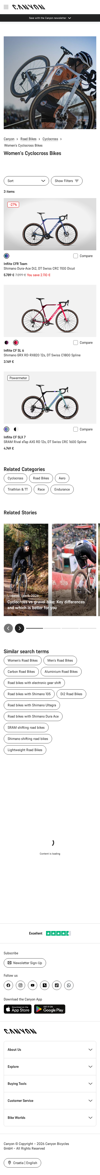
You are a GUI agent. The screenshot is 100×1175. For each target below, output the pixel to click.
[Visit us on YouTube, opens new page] (32, 985)
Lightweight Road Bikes (25, 750)
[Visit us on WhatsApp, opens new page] (68, 985)
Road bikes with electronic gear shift (34, 682)
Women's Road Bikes (23, 660)
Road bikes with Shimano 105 (29, 694)
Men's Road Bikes (60, 660)
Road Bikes (28, 139)
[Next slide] (19, 628)
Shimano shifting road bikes (28, 738)
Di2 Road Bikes (71, 694)
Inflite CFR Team (15, 263)
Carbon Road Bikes (21, 671)
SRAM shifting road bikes (26, 727)
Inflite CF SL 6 (14, 350)
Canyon (9, 139)
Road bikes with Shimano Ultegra (32, 705)
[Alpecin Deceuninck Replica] (6, 342)
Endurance (62, 489)
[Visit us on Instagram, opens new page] (20, 985)
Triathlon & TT (18, 489)
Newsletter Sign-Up (27, 963)
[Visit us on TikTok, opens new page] (56, 985)
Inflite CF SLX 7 (15, 437)
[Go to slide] (52, 628)
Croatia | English (24, 1163)
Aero (62, 478)
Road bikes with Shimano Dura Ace (33, 716)
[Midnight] (16, 429)
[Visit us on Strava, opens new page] (44, 985)
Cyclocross (50, 139)
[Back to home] (29, 7)
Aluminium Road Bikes (61, 671)
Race (41, 489)
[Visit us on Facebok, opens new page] (8, 985)
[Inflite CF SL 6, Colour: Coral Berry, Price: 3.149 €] (50, 311)
